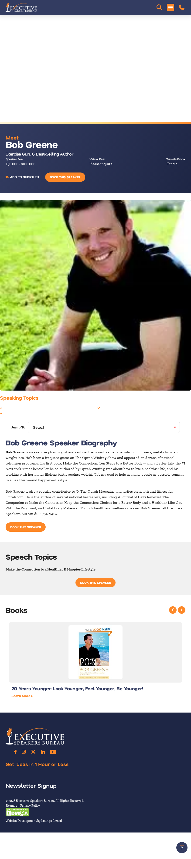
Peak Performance (115, 407)
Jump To (18, 427)
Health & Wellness (18, 407)
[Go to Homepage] (21, 7)
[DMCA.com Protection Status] (17, 812)
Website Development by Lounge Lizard (34, 821)
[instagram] (24, 752)
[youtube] (53, 752)
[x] (33, 752)
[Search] (159, 7)
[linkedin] (43, 752)
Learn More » (22, 695)
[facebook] (15, 752)
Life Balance (13, 413)
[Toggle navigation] (170, 7)
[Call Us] (181, 7)
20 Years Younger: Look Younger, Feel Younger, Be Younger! (77, 688)
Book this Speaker (65, 177)
